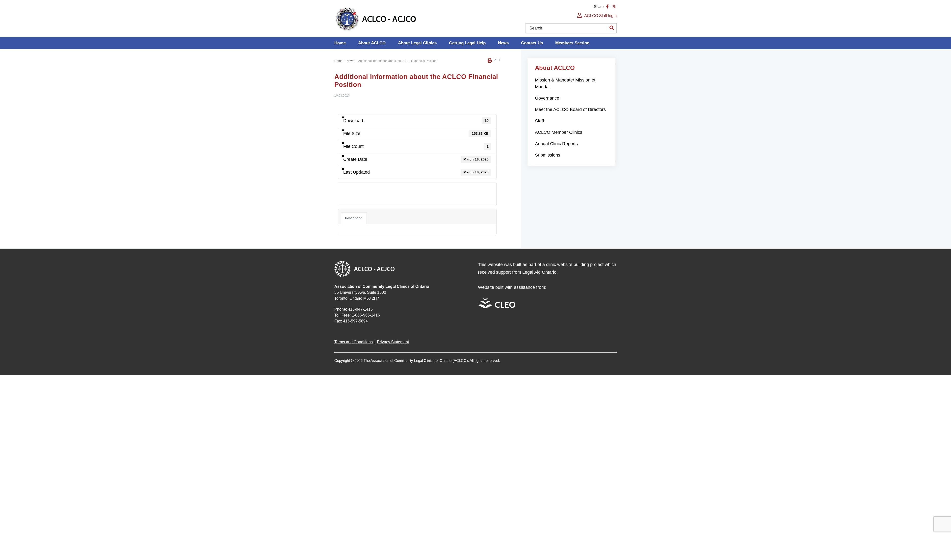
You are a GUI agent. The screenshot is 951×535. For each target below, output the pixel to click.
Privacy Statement (393, 342)
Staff (539, 120)
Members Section (572, 43)
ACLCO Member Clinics (558, 132)
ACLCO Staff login (600, 16)
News (503, 43)
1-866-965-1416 (366, 315)
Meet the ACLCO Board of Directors (570, 109)
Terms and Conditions (353, 342)
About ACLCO (372, 43)
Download (352, 191)
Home (340, 43)
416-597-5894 (355, 321)
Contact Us (532, 43)
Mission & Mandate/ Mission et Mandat (565, 83)
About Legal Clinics (417, 43)
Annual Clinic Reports (556, 143)
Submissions (547, 155)
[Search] (612, 28)
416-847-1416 (360, 309)
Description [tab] (354, 218)
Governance (547, 98)
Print (497, 60)
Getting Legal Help (467, 43)
